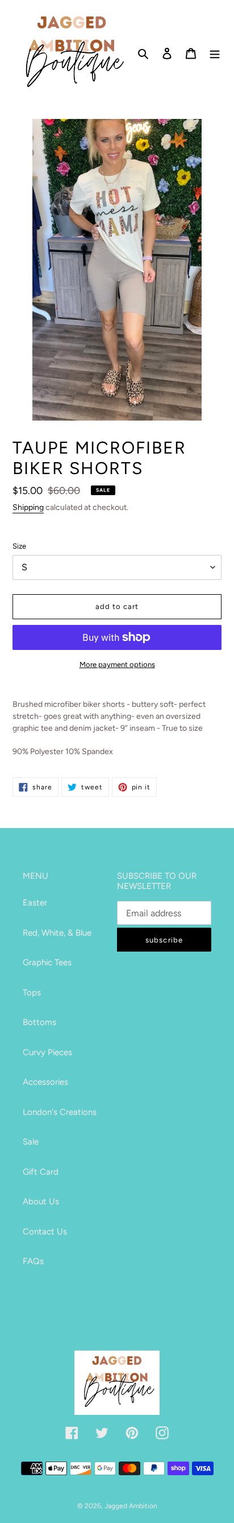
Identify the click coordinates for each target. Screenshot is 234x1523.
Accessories (45, 1082)
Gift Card (40, 1172)
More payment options (117, 664)
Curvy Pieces (47, 1052)
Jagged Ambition (131, 1506)
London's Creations (60, 1112)
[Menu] (215, 53)
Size (19, 546)
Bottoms (39, 1022)
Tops (32, 992)
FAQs (33, 1261)
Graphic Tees (47, 962)
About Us (41, 1201)
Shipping (28, 507)
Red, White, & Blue (57, 933)
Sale (31, 1142)
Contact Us (45, 1231)
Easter (35, 903)
